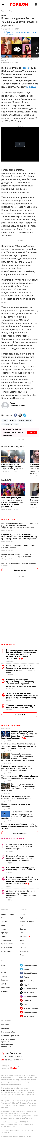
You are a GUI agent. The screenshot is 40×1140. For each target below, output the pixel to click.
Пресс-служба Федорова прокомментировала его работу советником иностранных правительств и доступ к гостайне (21, 683)
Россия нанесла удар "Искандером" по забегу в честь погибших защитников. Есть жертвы (19, 826)
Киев (3, 965)
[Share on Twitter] (20, 415)
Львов (3, 969)
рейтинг (13, 420)
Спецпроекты (25, 955)
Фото (22, 940)
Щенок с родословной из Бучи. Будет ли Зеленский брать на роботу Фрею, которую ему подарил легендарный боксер (22, 880)
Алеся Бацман (29, 992)
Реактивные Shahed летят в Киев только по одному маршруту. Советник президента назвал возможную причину (19, 746)
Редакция (5, 1028)
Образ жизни (6, 940)
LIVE (21, 933)
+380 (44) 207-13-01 (13, 1053)
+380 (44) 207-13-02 (14, 1056)
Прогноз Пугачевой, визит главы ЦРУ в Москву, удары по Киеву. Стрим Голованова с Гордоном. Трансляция (19, 735)
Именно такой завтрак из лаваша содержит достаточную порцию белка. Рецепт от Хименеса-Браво (21, 858)
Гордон (4, 11)
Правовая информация (10, 1036)
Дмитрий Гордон (30, 965)
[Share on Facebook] (15, 415)
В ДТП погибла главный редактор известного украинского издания (21, 869)
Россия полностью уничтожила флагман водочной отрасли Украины (17, 555)
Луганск (4, 991)
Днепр (3, 984)
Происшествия (7, 944)
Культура (4, 933)
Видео (22, 944)
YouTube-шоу (25, 951)
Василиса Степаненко (10, 424)
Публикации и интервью (29, 918)
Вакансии (5, 1024)
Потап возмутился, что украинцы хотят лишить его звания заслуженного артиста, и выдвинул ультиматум (12, 502)
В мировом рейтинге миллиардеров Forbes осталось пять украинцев (12, 466)
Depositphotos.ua (7, 1090)
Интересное (6, 951)
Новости (4, 910)
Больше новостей (20, 833)
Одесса (4, 972)
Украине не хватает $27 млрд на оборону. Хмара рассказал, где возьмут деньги (19, 777)
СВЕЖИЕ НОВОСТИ (11, 725)
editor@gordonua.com (14, 1060)
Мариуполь (5, 987)
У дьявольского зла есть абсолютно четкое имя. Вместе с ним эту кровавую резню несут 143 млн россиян (19, 536)
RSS (25, 1004)
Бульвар (6, 480)
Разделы (23, 910)
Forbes (25, 68)
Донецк (4, 976)
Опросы (23, 947)
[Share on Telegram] (24, 415)
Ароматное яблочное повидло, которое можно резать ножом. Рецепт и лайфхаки (19, 846)
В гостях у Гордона (27, 921)
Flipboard (27, 1000)
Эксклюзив (24, 936)
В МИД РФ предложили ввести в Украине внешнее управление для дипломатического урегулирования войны (21, 669)
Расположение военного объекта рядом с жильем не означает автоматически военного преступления (19, 525)
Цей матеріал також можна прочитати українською (20, 33)
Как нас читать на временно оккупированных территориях (8, 1043)
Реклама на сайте (8, 1032)
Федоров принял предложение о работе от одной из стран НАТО (20, 706)
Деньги (14, 471)
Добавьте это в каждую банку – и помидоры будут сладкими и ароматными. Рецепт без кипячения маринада (21, 894)
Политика (5, 918)
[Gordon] (19, 5)
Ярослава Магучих (25, 420)
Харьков (4, 980)
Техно (3, 936)
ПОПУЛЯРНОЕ (8, 644)
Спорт (3, 929)
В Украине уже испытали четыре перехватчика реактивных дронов (16, 797)
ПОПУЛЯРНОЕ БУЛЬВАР (13, 839)
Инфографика (6, 947)
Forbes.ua (31, 87)
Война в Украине (7, 914)
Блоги (22, 925)
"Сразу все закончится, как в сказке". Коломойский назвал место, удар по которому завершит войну (22, 695)
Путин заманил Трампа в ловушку (19, 563)
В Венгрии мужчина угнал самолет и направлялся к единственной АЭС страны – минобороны (17, 815)
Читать (32, 432)
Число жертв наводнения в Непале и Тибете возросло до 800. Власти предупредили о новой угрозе (18, 787)
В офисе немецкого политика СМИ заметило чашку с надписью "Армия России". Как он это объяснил (16, 768)
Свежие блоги (9, 520)
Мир (10, 11)
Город (3, 960)
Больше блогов (20, 570)
